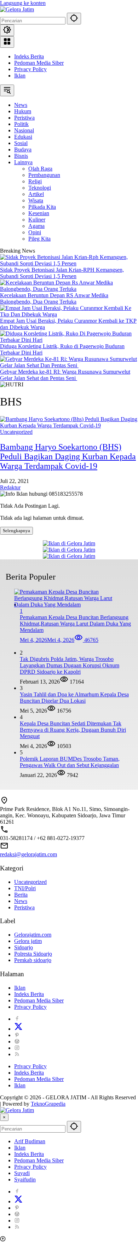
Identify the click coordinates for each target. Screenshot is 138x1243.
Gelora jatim (28, 941)
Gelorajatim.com (32, 935)
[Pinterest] (17, 1035)
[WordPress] (17, 1041)
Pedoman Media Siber (39, 63)
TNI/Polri (25, 888)
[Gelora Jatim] (17, 9)
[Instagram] (17, 1048)
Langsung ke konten (23, 3)
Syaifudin (25, 1179)
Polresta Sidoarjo (33, 954)
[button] (74, 18)
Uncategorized (16, 432)
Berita (21, 895)
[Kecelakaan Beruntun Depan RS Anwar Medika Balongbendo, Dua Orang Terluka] (69, 289)
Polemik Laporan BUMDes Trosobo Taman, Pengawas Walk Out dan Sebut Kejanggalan (70, 762)
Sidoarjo (23, 947)
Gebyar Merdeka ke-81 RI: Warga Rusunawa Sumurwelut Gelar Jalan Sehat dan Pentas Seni (65, 375)
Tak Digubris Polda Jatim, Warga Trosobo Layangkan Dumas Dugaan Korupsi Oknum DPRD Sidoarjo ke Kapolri (69, 665)
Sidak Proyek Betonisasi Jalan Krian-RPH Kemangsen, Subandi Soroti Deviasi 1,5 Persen (62, 273)
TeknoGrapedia (48, 1104)
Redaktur (10, 487)
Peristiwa (24, 907)
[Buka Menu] (7, 42)
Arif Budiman (29, 1141)
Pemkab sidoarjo (32, 960)
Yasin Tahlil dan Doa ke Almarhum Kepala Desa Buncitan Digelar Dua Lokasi (74, 697)
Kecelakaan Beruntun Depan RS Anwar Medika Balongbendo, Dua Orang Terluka (54, 298)
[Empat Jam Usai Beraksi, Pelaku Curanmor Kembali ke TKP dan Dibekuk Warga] (69, 314)
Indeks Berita (29, 56)
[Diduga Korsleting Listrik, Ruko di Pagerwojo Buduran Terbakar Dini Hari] (69, 340)
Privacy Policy (30, 69)
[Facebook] (17, 1019)
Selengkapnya (16, 530)
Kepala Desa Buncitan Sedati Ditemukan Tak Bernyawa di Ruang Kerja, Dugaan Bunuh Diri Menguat (73, 729)
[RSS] (17, 1054)
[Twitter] (18, 1029)
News (20, 901)
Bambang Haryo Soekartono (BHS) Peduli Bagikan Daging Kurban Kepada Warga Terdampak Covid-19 (68, 456)
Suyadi (22, 1173)
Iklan (19, 76)
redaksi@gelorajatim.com (28, 854)
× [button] (4, 1117)
